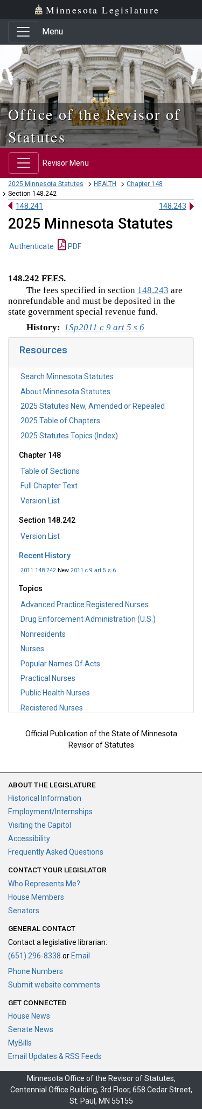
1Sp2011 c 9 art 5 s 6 (104, 327)
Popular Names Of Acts (60, 663)
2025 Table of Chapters (60, 420)
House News (29, 1016)
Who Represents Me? (44, 883)
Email (80, 955)
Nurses (32, 648)
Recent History (45, 555)
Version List (40, 500)
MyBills (20, 1043)
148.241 (29, 206)
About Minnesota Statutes (65, 391)
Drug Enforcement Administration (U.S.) (88, 619)
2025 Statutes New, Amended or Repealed (92, 406)
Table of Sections (50, 471)
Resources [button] (43, 350)
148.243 (172, 206)
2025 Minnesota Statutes (45, 184)
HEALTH (105, 184)
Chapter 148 (145, 184)
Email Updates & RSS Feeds (55, 1056)
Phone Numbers (35, 971)
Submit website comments (54, 984)
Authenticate (31, 246)
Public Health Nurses (55, 692)
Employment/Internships (50, 811)
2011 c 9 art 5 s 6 (93, 570)
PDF (73, 246)
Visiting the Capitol (39, 825)
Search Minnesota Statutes (67, 376)
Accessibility (29, 838)
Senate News (30, 1029)
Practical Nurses (47, 678)
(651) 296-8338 (34, 955)
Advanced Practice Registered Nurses (84, 604)
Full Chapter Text (49, 485)
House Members (36, 897)
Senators (23, 910)
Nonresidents (43, 634)
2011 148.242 (38, 570)
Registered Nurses (51, 707)
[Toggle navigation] (23, 31)
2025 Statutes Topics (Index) (69, 435)
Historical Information (44, 798)
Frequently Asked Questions (55, 852)
